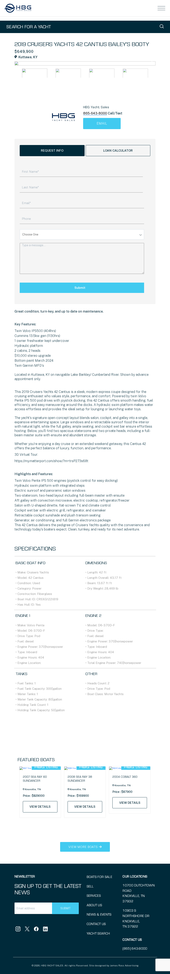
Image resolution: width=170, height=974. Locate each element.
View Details (40, 806)
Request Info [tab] (52, 150)
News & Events (99, 914)
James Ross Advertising (124, 965)
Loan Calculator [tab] (118, 150)
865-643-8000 (95, 113)
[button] (153, 58)
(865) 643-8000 (135, 948)
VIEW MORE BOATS (83, 847)
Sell (90, 886)
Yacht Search (98, 933)
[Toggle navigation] (161, 8)
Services (94, 895)
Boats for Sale (99, 876)
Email (102, 123)
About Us (94, 905)
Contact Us (96, 924)
